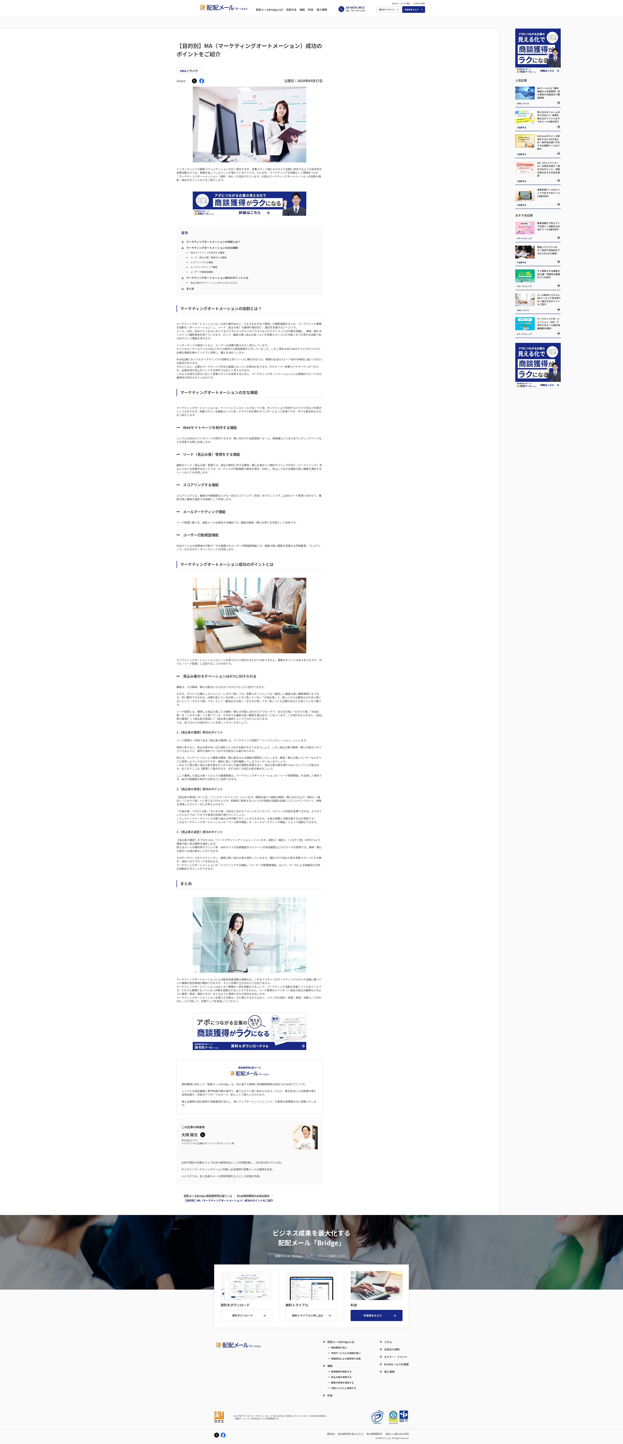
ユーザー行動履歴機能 (201, 271)
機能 (302, 10)
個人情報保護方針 (374, 1434)
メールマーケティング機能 (203, 267)
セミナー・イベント (396, 1356)
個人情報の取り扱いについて (350, 1434)
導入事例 (322, 10)
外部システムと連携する (343, 1387)
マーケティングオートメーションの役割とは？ (213, 241)
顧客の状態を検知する (342, 1382)
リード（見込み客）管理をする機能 (208, 257)
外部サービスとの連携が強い (346, 1352)
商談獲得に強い (339, 1347)
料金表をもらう (411, 9)
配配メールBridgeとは (269, 10)
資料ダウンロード (386, 9)
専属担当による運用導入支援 (346, 1358)
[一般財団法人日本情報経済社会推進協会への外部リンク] (377, 1417)
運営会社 (331, 1434)
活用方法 (291, 10)
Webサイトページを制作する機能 (207, 252)
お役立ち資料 (419, 3)
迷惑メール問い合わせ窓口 (397, 1434)
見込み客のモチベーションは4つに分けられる (213, 282)
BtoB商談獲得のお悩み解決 (253, 1196)
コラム (388, 1342)
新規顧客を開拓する (341, 1371)
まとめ (190, 288)
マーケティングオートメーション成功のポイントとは (217, 277)
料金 (310, 10)
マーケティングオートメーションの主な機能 (212, 247)
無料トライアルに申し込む (307, 1315)
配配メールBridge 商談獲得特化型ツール (208, 1196)
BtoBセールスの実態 (401, 3)
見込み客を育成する (341, 1376)
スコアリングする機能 (201, 262)
